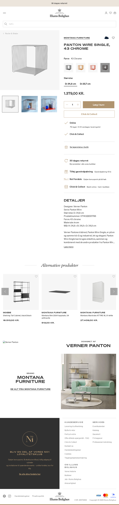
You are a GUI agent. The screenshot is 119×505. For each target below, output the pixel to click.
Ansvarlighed (70, 483)
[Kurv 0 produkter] (115, 12)
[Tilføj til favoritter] (36, 276)
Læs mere (68, 246)
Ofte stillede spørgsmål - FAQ (77, 438)
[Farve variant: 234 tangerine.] (80, 67)
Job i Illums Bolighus (73, 479)
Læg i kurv (98, 104)
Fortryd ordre (70, 434)
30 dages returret (59, 3)
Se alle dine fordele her (29, 474)
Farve (73, 58)
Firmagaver (97, 438)
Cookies (68, 454)
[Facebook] (4, 496)
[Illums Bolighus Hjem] (59, 13)
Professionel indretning (102, 442)
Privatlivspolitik (38, 496)
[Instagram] (9, 496)
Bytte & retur (70, 430)
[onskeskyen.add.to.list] (107, 38)
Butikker (68, 475)
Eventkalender (99, 426)
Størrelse (68, 78)
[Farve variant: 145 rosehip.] (93, 67)
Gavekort (96, 434)
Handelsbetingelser (73, 450)
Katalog (96, 430)
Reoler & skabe (11, 33)
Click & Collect (89, 114)
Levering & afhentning (74, 426)
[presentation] (5, 291)
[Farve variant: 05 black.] (68, 67)
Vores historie (70, 471)
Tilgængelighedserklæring (76, 458)
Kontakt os (69, 446)
